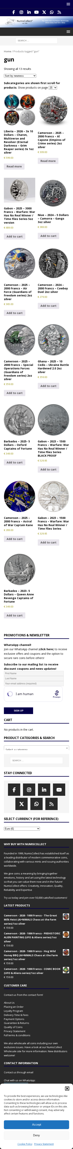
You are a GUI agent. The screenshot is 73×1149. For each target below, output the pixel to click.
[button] (67, 1088)
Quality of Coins (13, 1027)
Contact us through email (18, 1072)
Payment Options (14, 1019)
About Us (9, 1002)
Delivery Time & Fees (16, 1015)
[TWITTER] (44, 12)
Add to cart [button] (15, 236)
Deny (36, 1135)
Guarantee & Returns (16, 1023)
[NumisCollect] (36, 25)
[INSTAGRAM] (21, 12)
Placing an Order (14, 1006)
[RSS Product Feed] (59, 12)
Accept (36, 1124)
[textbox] (36, 750)
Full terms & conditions (17, 1035)
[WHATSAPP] (51, 12)
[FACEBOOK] (13, 12)
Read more (14, 166)
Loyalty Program (13, 1011)
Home (7, 51)
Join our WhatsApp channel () (29, 649)
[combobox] (36, 748)
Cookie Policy (25, 1144)
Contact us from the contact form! (23, 995)
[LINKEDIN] (29, 12)
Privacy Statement (44, 1144)
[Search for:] (36, 40)
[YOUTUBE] (36, 12)
